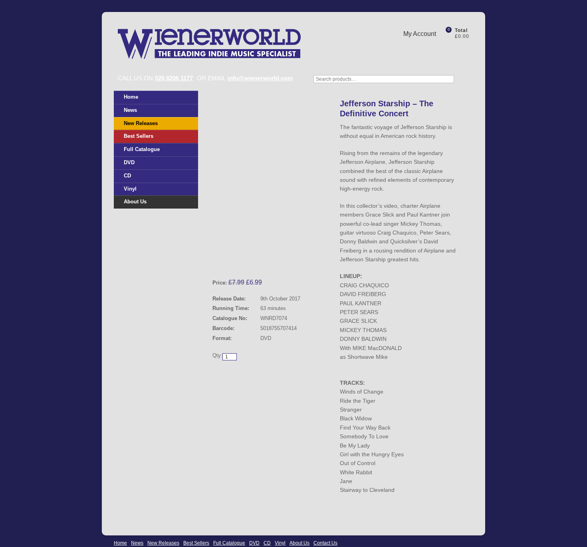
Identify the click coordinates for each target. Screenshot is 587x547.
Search (465, 83)
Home (131, 97)
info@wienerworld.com (260, 78)
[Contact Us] (451, 49)
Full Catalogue (142, 149)
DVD (129, 162)
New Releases (141, 123)
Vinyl (130, 189)
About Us (135, 202)
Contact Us (325, 543)
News (130, 110)
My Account (419, 33)
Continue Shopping (242, 373)
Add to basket (298, 373)
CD (127, 176)
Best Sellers (138, 136)
